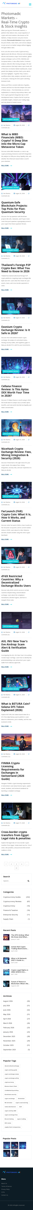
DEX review (8, 1123)
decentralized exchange (12, 1066)
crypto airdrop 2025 (10, 1111)
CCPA (3, 1192)
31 (16, 868)
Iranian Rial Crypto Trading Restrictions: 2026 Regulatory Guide (20, 949)
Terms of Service (6, 1186)
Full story (5, 165)
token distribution (10, 1106)
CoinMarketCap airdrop (12, 1090)
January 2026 (8, 1032)
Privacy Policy (5, 1189)
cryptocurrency (9, 1082)
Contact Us (4, 1195)
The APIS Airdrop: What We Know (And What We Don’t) (20, 937)
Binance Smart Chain (11, 1086)
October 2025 (8, 1045)
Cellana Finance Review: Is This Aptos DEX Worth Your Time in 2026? (15, 390)
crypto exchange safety (12, 1078)
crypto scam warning (22, 1102)
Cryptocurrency (9, 906)
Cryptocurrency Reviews (10, 119)
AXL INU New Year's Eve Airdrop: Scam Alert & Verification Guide (14, 646)
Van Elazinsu (6, 125)
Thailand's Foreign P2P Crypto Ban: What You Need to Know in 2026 (16, 268)
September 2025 (9, 1050)
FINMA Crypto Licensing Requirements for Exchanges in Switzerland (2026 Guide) (12, 771)
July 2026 (6, 1005)
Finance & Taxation (10, 910)
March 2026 (7, 1023)
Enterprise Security (10, 915)
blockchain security (10, 1094)
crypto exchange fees (11, 1115)
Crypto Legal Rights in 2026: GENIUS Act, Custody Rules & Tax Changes (19, 973)
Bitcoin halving (9, 1119)
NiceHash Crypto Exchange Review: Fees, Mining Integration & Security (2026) (16, 453)
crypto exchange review (12, 1074)
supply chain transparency (12, 1127)
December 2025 (9, 1036)
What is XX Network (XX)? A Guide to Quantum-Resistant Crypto (19, 961)
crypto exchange (10, 1098)
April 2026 (7, 1019)
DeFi (20, 1106)
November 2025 (9, 1041)
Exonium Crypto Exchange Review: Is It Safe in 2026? (15, 330)
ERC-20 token (8, 1102)
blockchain (21, 1098)
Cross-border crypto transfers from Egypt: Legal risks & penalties (16, 835)
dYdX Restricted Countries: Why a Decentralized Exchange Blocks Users (16, 580)
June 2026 (6, 1010)
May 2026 (6, 1014)
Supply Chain (8, 919)
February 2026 (8, 1027)
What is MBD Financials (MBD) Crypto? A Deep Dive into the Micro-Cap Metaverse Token (14, 140)
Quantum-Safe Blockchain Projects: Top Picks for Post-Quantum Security (14, 207)
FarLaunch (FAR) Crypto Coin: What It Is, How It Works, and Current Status (16, 515)
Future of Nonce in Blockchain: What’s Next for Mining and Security (20, 983)
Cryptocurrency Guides (10, 250)
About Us (4, 1183)
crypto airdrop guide (11, 1070)
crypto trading (21, 1119)
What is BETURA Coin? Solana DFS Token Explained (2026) (15, 707)
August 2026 (8, 1001)
